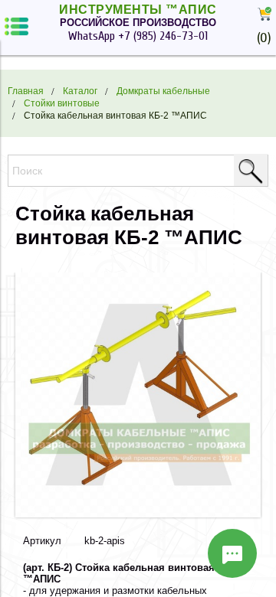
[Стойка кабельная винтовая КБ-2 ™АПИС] (138, 514)
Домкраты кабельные (163, 91)
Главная (26, 91)
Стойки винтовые (62, 103)
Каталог (80, 91)
